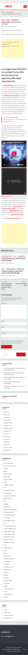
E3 (4, 501)
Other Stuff (7, 561)
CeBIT (5, 482)
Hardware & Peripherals (10, 509)
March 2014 (7, 444)
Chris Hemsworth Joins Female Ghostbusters (13, 259)
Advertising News (9, 463)
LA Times (18, 109)
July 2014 (6, 434)
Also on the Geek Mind (10, 466)
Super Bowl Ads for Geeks (8, 208)
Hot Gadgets (7, 517)
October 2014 (7, 425)
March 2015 (7, 420)
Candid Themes (16, 651)
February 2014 (8, 447)
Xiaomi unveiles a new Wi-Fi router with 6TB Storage (12, 272)
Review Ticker (8, 569)
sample (13, 263)
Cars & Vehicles (8, 479)
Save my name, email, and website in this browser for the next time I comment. (12, 342)
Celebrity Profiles (8, 485)
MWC (5, 550)
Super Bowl (7, 583)
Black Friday (7, 476)
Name (3, 321)
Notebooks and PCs (9, 558)
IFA (5, 523)
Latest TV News (8, 539)
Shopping (6, 578)
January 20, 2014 (8, 121)
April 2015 (7, 417)
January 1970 (7, 450)
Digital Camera (8, 498)
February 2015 (8, 423)
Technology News (10, 268)
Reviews (6, 572)
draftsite (15, 26)
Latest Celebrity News (10, 528)
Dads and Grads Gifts (9, 496)
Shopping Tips (7, 580)
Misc (5, 545)
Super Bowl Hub (18, 206)
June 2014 (6, 436)
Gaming (6, 504)
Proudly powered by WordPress (10, 649)
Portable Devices (8, 567)
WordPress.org (8, 618)
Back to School (8, 474)
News (14, 256)
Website (3, 333)
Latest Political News (9, 534)
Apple (3, 19)
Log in (5, 609)
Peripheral (6, 564)
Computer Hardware (9, 490)
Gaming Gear (7, 507)
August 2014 (7, 431)
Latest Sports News (9, 537)
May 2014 (7, 439)
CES (5, 487)
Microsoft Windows (9, 542)
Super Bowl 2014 (6, 196)
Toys (5, 591)
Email (3, 327)
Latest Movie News (6, 256)
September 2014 (8, 428)
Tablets (6, 586)
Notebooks (7, 556)
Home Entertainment (9, 515)
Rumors (8, 19)
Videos (6, 597)
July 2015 (6, 412)
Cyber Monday (8, 493)
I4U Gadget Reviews (9, 520)
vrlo (8, 6)
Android (6, 468)
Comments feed (8, 615)
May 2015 (7, 414)
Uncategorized (15, 19)
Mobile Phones (8, 548)
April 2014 (7, 442)
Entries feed (7, 612)
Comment (4, 303)
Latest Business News (10, 526)
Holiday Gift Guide (8, 512)
